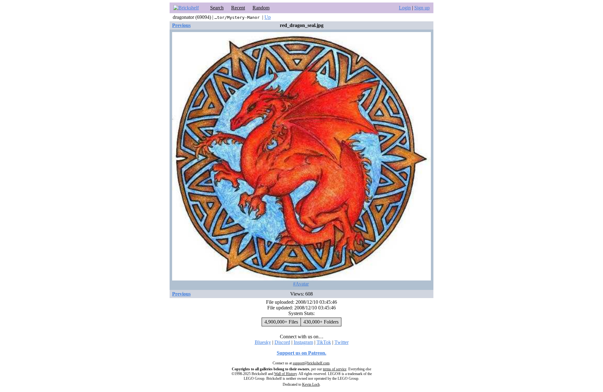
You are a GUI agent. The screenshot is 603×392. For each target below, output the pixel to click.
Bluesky (263, 342)
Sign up (422, 7)
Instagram (303, 342)
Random (261, 7)
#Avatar (301, 283)
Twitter (341, 342)
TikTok (324, 342)
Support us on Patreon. (301, 353)
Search (217, 7)
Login (405, 7)
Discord (282, 342)
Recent (238, 7)
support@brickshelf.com (311, 363)
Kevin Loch (311, 384)
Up (267, 17)
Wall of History (285, 374)
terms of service (334, 369)
